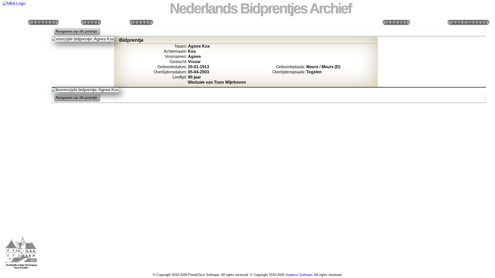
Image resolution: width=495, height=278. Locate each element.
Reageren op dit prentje (76, 31)
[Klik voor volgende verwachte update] (468, 22)
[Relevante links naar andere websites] (21, 97)
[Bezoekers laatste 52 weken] (141, 22)
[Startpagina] (21, 31)
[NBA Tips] (21, 64)
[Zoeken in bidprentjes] (21, 42)
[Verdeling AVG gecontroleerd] (396, 22)
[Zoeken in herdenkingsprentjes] (21, 120)
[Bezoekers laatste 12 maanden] (43, 22)
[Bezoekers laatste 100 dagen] (91, 22)
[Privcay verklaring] (21, 131)
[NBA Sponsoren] (21, 142)
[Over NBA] (14, 3)
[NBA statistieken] (21, 53)
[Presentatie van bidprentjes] (21, 108)
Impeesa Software (298, 275)
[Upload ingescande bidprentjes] (21, 86)
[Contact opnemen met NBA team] (21, 75)
